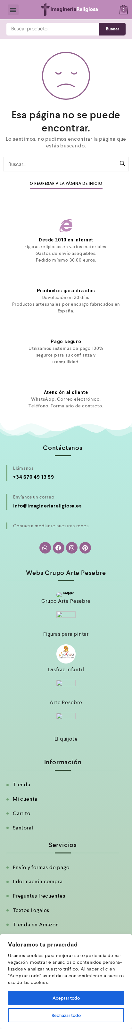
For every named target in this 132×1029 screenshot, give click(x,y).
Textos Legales (31, 910)
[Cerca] (125, 939)
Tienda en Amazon (36, 924)
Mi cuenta (25, 799)
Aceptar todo (66, 998)
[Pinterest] (85, 548)
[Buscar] (122, 164)
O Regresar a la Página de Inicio (66, 183)
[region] (66, 981)
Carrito (21, 813)
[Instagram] (72, 548)
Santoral (23, 827)
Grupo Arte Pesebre (65, 601)
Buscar (112, 29)
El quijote (66, 738)
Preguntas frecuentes (39, 895)
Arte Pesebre (66, 702)
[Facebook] (58, 548)
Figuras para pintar (66, 634)
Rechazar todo (66, 1015)
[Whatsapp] (45, 548)
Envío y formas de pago (41, 867)
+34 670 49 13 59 (33, 477)
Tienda (21, 784)
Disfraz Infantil (66, 669)
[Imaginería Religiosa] (69, 9)
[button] (13, 9)
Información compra (37, 881)
